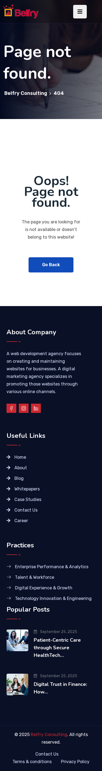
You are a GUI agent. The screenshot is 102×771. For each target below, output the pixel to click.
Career (21, 520)
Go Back (51, 264)
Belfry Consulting (49, 734)
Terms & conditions (32, 761)
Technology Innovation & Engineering (53, 598)
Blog (19, 478)
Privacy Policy (75, 761)
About (20, 467)
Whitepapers (27, 488)
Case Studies (27, 499)
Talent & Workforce (34, 577)
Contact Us (26, 510)
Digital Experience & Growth (43, 587)
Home (20, 457)
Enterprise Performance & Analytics (51, 566)
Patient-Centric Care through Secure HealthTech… (57, 647)
